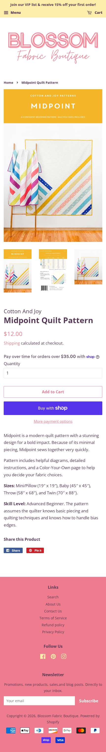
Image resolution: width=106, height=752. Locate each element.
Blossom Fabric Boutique (57, 715)
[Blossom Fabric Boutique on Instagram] (63, 657)
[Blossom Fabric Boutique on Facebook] (43, 657)
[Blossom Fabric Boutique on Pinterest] (53, 657)
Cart (98, 12)
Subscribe (88, 701)
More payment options (53, 421)
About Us (53, 604)
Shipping (12, 343)
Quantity (12, 363)
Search (53, 597)
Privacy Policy (53, 631)
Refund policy (53, 625)
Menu (15, 12)
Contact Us (53, 611)
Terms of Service (53, 618)
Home (8, 82)
